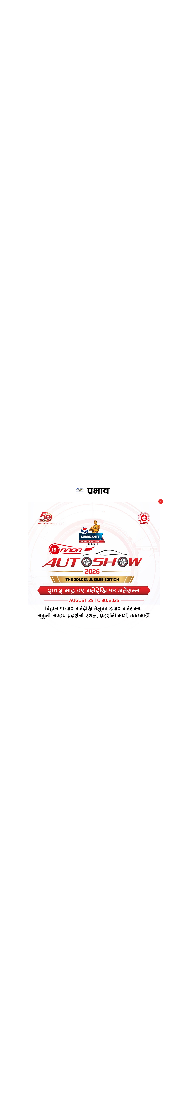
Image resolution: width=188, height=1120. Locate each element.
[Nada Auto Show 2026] (94, 568)
